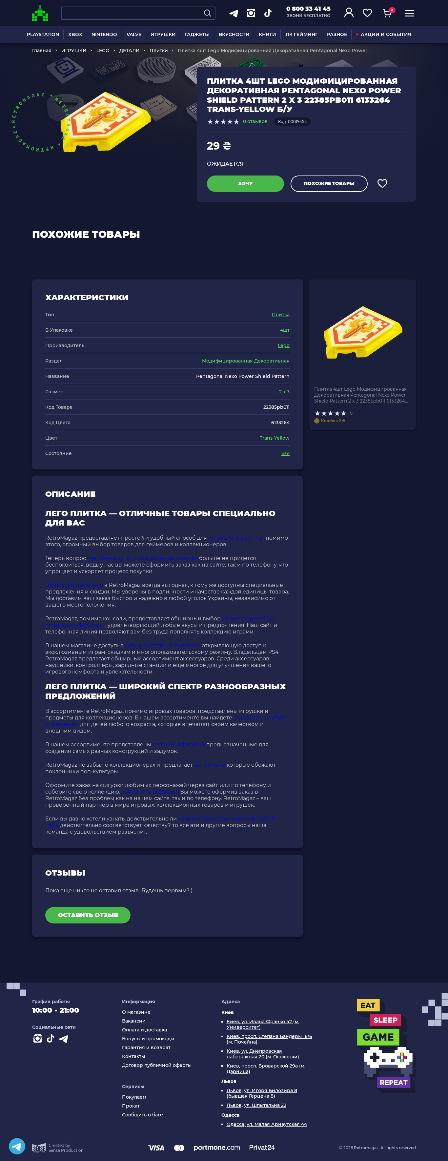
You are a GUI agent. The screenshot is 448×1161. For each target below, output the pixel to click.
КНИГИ (267, 34)
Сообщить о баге (142, 1115)
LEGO (103, 50)
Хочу (245, 183)
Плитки (159, 50)
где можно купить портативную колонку (142, 558)
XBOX (75, 34)
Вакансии (134, 1021)
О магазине (136, 1012)
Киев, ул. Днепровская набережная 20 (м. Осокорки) (263, 1054)
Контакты (133, 1056)
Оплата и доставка (144, 1030)
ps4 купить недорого (150, 792)
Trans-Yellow (275, 438)
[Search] (207, 13)
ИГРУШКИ (163, 34)
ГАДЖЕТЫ (197, 34)
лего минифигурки (179, 744)
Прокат (131, 1106)
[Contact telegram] (64, 1040)
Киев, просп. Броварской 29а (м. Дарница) (266, 1068)
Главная (41, 50)
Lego (284, 345)
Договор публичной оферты (157, 1065)
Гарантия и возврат (146, 1047)
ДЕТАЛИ (129, 50)
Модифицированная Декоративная (246, 361)
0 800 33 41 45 (308, 8)
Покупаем (134, 1097)
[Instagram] (38, 1040)
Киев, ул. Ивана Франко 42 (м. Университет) (263, 1024)
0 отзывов (255, 121)
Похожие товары (329, 183)
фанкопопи (209, 765)
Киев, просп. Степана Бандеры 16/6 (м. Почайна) (269, 1039)
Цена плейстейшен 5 (74, 585)
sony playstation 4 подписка (162, 645)
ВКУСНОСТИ (234, 34)
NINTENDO (104, 34)
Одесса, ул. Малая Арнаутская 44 (267, 1124)
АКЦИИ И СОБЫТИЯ (386, 34)
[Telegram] (17, 1146)
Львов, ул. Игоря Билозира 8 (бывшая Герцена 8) (262, 1093)
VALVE (134, 34)
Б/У (285, 453)
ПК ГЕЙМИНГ (302, 34)
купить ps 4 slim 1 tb (235, 538)
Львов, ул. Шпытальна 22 (256, 1105)
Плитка (281, 315)
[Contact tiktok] (51, 1040)
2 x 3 (284, 392)
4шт (285, 330)
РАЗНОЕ (337, 34)
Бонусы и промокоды (148, 1039)
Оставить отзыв (88, 915)
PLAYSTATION (43, 34)
